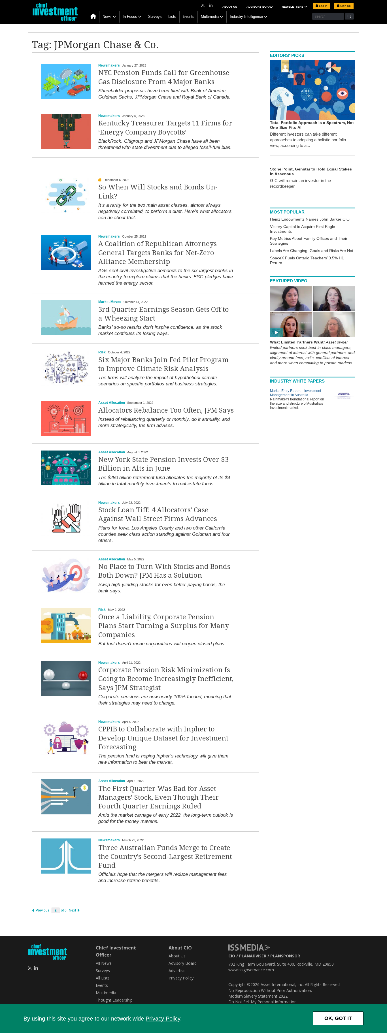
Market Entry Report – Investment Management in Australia (295, 393)
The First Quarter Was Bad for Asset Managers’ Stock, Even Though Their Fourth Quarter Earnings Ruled (158, 797)
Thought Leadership (114, 1000)
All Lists (103, 978)
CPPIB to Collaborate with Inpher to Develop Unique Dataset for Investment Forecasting (163, 738)
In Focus (130, 16)
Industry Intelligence (246, 16)
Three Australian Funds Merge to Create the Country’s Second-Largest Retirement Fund (165, 856)
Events (188, 16)
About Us (229, 6)
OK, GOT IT (338, 1018)
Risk (102, 352)
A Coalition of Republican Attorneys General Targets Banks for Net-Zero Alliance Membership (157, 252)
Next (73, 910)
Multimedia (210, 16)
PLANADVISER (252, 956)
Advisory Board (259, 6)
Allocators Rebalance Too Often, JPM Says (166, 410)
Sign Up (345, 5)
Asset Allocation (111, 403)
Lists (172, 16)
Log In (323, 5)
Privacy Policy (163, 1018)
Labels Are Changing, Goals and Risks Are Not (311, 250)
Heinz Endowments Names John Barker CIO (310, 219)
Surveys (155, 16)
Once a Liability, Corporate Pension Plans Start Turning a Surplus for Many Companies (163, 626)
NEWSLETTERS (293, 6)
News (107, 16)
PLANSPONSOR (285, 956)
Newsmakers (109, 65)
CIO (231, 956)
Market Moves (109, 302)
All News (104, 963)
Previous (42, 910)
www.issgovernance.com (251, 969)
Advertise (177, 970)
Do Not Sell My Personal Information (262, 1001)
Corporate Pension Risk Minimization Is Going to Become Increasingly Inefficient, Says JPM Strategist (165, 678)
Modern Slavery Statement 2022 (258, 996)
